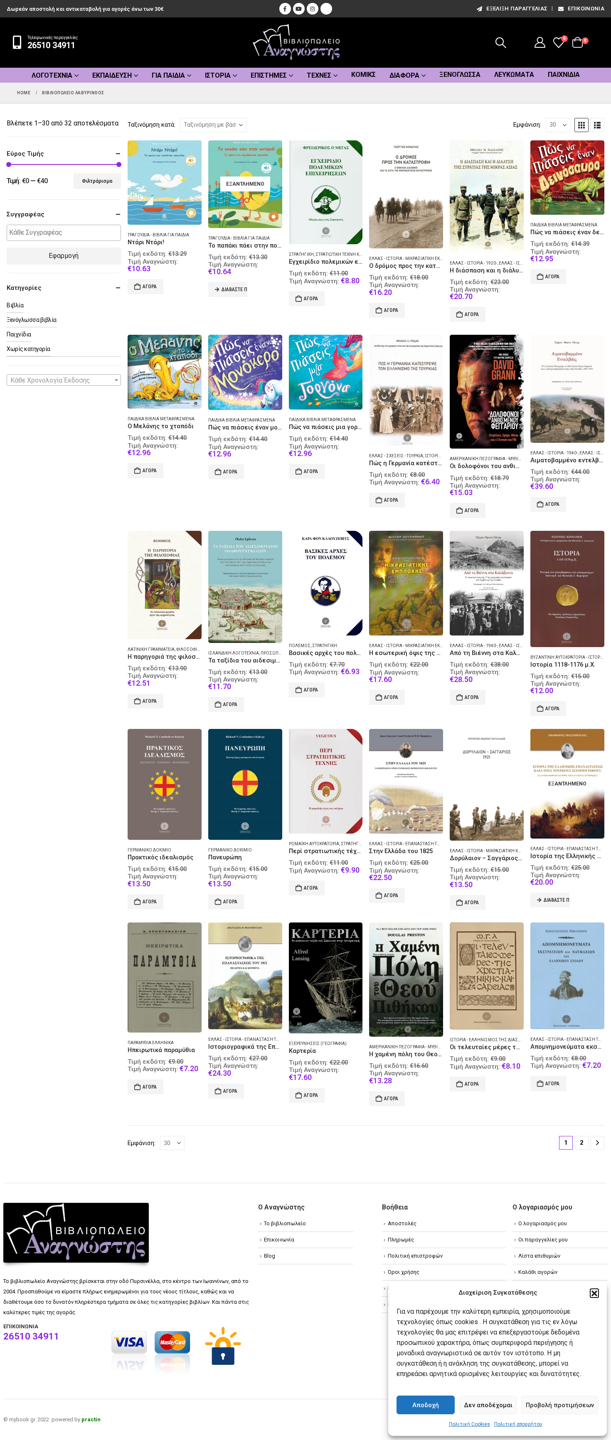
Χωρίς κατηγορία (28, 349)
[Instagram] (312, 9)
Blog (269, 1256)
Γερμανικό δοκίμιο (149, 850)
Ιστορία (218, 75)
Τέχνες (319, 75)
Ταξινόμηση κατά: (151, 124)
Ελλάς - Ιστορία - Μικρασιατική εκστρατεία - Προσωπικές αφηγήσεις (441, 645)
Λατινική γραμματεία (151, 649)
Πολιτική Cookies (469, 1424)
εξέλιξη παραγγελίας (516, 8)
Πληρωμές (401, 1239)
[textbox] (66, 233)
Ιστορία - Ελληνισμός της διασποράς (491, 1040)
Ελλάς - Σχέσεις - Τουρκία (396, 456)
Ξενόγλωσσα (459, 75)
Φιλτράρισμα (97, 181)
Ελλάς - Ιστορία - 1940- (554, 453)
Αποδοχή (425, 1405)
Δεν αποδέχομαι (488, 1405)
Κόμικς (363, 75)
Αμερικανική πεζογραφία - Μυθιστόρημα (494, 458)
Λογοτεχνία (52, 75)
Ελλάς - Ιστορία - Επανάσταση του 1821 (411, 843)
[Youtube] (299, 9)
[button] (594, 1293)
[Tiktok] (326, 9)
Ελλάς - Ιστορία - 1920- (473, 263)
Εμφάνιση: (527, 124)
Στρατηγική (301, 254)
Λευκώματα (514, 75)
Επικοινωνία (586, 8)
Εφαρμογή (64, 256)
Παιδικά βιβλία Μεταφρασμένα (563, 225)
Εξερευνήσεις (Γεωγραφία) (318, 1043)
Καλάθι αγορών (537, 1272)
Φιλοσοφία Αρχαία (196, 649)
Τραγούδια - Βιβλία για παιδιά (158, 235)
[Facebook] (285, 9)
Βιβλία (15, 305)
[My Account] (540, 42)
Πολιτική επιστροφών (415, 1256)
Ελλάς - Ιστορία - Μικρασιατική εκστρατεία (413, 258)
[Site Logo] (296, 42)
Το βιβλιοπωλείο (285, 1223)
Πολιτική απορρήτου (518, 1424)
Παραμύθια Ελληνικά (151, 1042)
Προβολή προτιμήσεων (560, 1405)
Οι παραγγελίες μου (543, 1239)
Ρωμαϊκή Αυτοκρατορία (314, 843)
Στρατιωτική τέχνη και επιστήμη (350, 254)
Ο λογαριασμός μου (542, 1223)
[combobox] (64, 380)
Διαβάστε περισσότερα (234, 289)
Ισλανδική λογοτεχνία (233, 653)
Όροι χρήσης (403, 1272)
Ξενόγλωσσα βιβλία (32, 319)
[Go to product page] (165, 182)
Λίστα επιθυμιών (539, 1256)
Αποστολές (402, 1223)
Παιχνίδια (564, 75)
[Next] (597, 1143)
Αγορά (150, 286)
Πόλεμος (299, 645)
